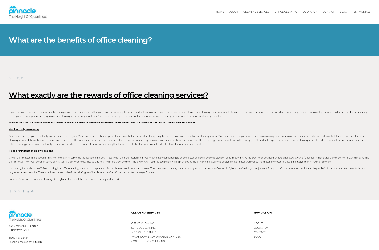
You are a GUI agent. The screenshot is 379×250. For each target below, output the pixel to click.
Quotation (310, 11)
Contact (328, 11)
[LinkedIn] (28, 191)
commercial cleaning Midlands (100, 179)
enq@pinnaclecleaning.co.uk (26, 241)
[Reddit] (32, 191)
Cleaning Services (256, 11)
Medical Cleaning (144, 232)
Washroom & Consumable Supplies (156, 236)
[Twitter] (15, 191)
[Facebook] (11, 191)
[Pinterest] (19, 191)
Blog (343, 11)
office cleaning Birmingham (51, 179)
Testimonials (361, 11)
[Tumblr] (24, 191)
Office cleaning (201, 112)
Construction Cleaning (148, 241)
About (233, 11)
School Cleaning (143, 227)
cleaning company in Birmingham (97, 122)
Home (220, 11)
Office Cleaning (285, 11)
